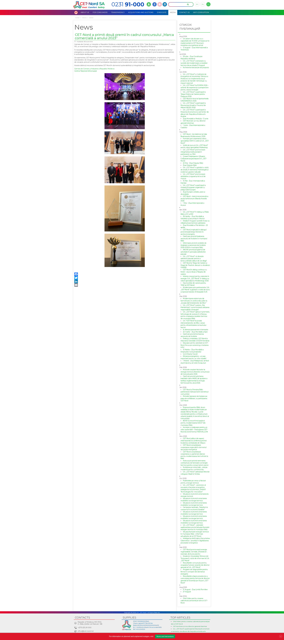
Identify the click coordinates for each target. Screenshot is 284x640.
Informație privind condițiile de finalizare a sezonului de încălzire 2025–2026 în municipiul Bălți (193, 245)
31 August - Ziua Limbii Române (195, 589)
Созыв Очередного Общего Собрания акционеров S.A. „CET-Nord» (194, 158)
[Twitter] (124, 278)
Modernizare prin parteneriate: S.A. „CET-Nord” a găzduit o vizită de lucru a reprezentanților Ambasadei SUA (195, 289)
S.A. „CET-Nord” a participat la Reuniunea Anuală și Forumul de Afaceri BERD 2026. (193, 105)
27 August (187, 592)
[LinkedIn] (124, 281)
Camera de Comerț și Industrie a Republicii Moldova (94, 69)
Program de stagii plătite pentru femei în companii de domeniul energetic (194, 571)
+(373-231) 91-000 (84, 628)
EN (208, 4)
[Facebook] (124, 274)
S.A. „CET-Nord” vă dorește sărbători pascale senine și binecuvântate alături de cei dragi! (194, 258)
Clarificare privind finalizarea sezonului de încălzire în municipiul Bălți (194, 238)
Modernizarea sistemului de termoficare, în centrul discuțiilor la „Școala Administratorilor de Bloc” (194, 301)
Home (77, 18)
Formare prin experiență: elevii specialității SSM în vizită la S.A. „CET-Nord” (195, 141)
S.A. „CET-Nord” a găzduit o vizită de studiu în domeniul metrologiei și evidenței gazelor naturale (194, 169)
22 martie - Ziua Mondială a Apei (195, 332)
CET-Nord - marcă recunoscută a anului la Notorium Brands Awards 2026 (194, 198)
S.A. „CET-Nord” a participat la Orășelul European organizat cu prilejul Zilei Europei (193, 187)
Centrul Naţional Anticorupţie (85, 71)
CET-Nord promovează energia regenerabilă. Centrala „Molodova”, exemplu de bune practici (194, 551)
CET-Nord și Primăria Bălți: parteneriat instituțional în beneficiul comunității (194, 392)
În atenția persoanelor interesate (195, 330)
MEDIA (84, 18)
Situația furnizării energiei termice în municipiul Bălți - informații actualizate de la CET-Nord (195, 534)
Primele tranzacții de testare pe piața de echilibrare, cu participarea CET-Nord (194, 398)
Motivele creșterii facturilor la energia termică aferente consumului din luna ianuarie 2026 (195, 372)
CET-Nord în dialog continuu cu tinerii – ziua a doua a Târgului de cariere (194, 272)
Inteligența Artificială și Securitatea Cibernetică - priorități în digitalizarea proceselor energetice (195, 540)
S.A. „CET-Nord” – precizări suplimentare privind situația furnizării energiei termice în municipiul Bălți (195, 527)
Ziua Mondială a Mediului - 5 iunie (195, 119)
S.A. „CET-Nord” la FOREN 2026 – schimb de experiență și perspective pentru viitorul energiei (194, 87)
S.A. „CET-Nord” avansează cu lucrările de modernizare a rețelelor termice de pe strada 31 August (194, 63)
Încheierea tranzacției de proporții (196, 68)
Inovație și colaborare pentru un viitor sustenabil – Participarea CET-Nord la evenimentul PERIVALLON (194, 429)
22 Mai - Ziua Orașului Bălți (193, 163)
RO (197, 4)
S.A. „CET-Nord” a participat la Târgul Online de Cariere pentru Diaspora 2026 (193, 94)
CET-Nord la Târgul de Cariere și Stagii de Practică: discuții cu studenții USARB (195, 265)
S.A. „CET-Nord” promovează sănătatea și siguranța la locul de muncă (193, 176)
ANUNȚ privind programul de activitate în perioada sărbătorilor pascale (193, 252)
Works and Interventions (165, 636)
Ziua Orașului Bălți (190, 165)
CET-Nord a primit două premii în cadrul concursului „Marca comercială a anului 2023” (124, 36)
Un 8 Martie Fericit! (190, 354)
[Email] (124, 285)
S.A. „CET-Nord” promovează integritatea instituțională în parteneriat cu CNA (193, 152)
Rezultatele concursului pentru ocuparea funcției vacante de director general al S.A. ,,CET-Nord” (195, 565)
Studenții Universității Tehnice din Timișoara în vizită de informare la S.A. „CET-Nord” (195, 558)
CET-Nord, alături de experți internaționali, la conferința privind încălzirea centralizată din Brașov (193, 440)
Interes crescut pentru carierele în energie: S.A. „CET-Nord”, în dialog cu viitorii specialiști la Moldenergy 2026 (195, 278)
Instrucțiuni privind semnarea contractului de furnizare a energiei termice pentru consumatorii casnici (194, 463)
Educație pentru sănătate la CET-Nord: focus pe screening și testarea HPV (194, 345)
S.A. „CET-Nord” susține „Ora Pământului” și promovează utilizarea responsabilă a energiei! (195, 307)
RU (203, 4)
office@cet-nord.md (85, 631)
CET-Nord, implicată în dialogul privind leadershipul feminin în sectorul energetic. (193, 232)
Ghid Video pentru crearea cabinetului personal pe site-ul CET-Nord (194, 600)
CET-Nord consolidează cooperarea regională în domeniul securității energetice (193, 447)
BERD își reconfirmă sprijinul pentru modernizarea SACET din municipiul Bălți (193, 423)
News (91, 18)
